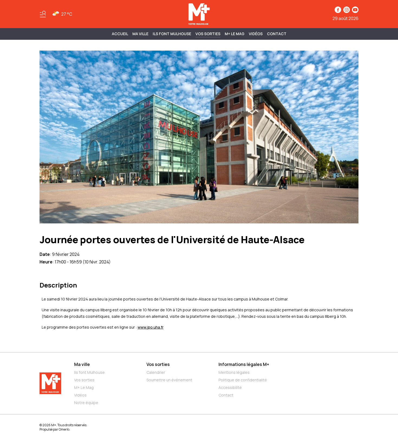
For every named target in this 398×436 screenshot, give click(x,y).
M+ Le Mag (234, 33)
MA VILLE (140, 33)
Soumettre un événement (169, 379)
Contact (276, 33)
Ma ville (82, 364)
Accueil (120, 33)
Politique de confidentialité (242, 379)
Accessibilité (230, 387)
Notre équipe (86, 402)
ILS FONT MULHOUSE (172, 33)
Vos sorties (207, 33)
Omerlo (64, 429)
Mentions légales (234, 372)
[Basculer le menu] (43, 14)
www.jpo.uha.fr (151, 327)
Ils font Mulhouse (89, 372)
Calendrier (155, 372)
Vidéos (256, 33)
